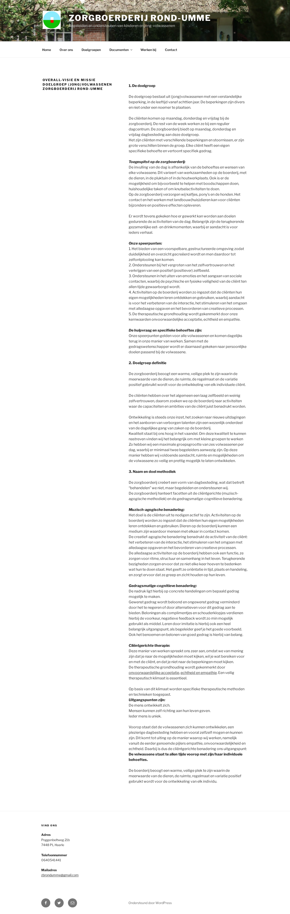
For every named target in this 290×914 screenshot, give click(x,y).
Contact (171, 50)
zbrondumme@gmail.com (60, 875)
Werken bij (148, 50)
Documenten (119, 50)
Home (46, 50)
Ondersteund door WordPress (150, 903)
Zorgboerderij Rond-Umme (140, 18)
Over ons (66, 50)
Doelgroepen (91, 50)
